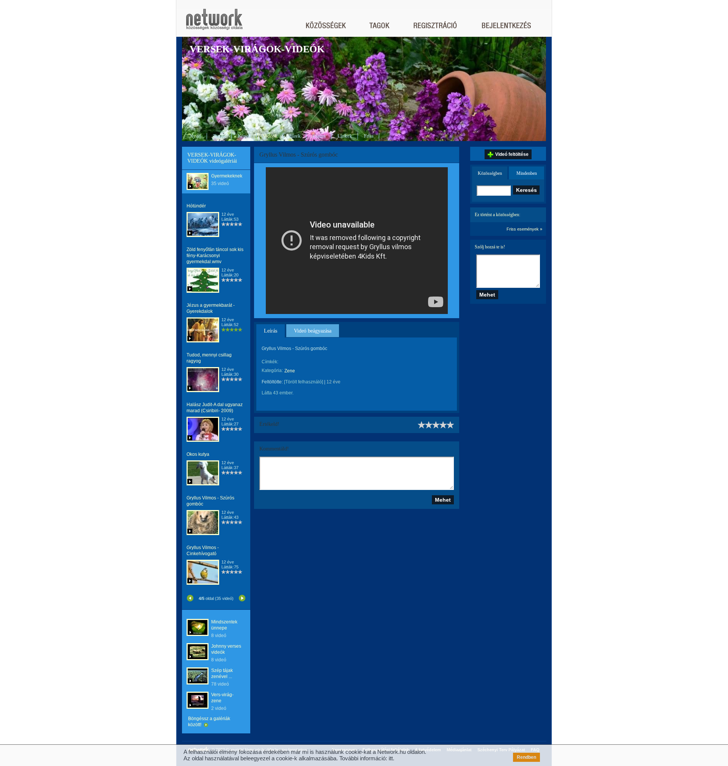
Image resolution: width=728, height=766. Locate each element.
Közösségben (490, 173)
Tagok (219, 136)
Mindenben (526, 173)
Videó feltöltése (512, 154)
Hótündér (196, 206)
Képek (244, 136)
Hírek (295, 136)
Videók (270, 136)
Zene (289, 371)
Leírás (270, 331)
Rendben (526, 757)
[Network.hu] (214, 23)
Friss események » (524, 229)
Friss (368, 136)
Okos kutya (198, 454)
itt (391, 758)
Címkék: (270, 361)
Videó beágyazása (312, 331)
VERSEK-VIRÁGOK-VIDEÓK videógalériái (212, 158)
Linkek (344, 136)
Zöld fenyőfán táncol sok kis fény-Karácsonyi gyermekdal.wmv (215, 255)
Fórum (319, 136)
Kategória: (272, 370)
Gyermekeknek (226, 176)
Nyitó (195, 136)
